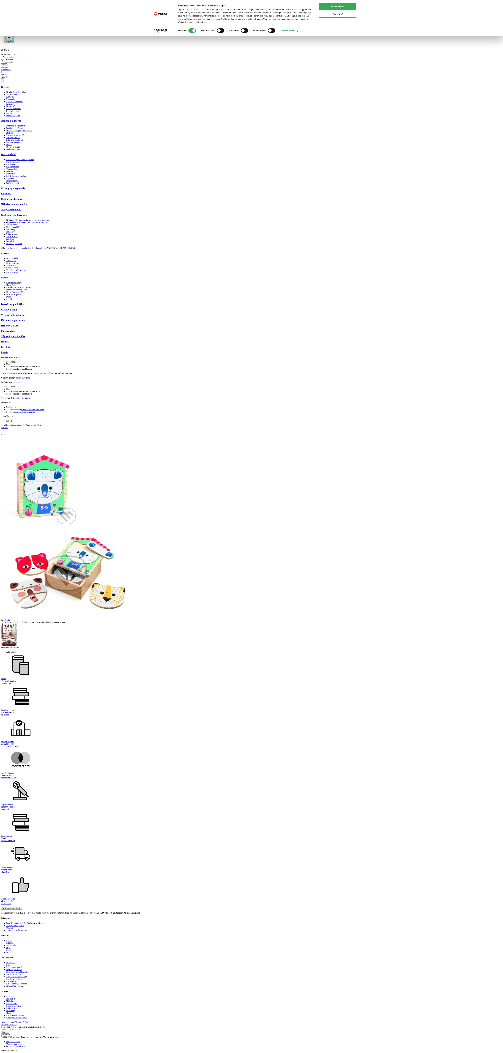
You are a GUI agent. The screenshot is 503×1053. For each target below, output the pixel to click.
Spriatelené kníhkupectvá (16, 930)
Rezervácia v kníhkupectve (17, 972)
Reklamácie (11, 981)
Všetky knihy (11, 225)
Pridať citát (5, 620)
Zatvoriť (4, 427)
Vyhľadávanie (7, 59)
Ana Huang (11, 265)
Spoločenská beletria (14, 101)
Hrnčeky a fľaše (9, 325)
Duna (8, 297)
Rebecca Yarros (12, 263)
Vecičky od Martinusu (13, 315)
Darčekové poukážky (12, 304)
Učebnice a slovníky (11, 199)
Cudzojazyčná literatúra (14, 215)
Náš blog (10, 1001)
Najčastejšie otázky (14, 969)
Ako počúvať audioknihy (16, 977)
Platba (8, 965)
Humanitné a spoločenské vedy (19, 130)
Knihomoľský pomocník (16, 984)
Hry (2, 72)
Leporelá (10, 178)
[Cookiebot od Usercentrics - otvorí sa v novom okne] (160, 31)
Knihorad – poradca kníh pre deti (20, 159)
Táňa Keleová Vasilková (16, 270)
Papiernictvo (8, 331)
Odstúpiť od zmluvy (14, 986)
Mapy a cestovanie (11, 209)
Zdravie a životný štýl (15, 140)
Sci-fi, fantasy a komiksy (16, 176)
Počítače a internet (13, 142)
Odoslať (5, 1032)
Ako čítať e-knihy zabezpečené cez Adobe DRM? (21, 425)
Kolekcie (10, 239)
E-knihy (4, 67)
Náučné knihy (12, 181)
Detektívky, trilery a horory (17, 92)
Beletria (5, 87)
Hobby (9, 145)
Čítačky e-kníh (9, 309)
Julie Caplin (11, 261)
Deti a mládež (8, 154)
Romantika (10, 99)
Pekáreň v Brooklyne (10, 647)
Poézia (9, 113)
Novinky (10, 232)
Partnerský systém (13, 1006)
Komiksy (10, 97)
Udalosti (9, 928)
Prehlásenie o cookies (15, 1015)
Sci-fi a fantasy (12, 94)
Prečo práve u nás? (14, 967)
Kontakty (10, 996)
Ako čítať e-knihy (13, 974)
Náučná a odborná (11, 120)
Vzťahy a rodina (13, 137)
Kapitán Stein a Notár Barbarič (19, 287)
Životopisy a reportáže (15, 135)
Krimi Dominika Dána (15, 292)
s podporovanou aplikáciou (32, 409)
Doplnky (5, 77)
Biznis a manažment (14, 128)
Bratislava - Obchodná (15, 923)
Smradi (9, 299)
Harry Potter (11, 285)
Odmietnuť (338, 14)
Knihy (4, 65)
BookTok (10, 241)
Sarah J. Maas (12, 268)
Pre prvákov (11, 164)
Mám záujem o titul (14, 243)
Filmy (3, 74)
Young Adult (11, 169)
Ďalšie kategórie (13, 116)
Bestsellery (10, 229)
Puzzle (4, 352)
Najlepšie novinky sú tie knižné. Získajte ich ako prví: (23, 1027)
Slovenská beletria (13, 108)
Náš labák (10, 1013)
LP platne (6, 347)
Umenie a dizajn (13, 147)
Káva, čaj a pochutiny (13, 320)
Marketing (10, 1010)
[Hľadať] (27, 62)
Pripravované (11, 234)
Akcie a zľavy (12, 236)
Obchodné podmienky (15, 1046)
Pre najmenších (12, 162)
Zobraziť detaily (287, 30)
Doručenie (10, 962)
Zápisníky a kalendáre (13, 336)
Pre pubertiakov (12, 167)
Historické (10, 106)
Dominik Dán (12, 258)
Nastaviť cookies (13, 1041)
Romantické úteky (13, 283)
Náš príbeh (10, 999)
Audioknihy (6, 70)
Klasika (9, 104)
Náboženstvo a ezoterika (14, 204)
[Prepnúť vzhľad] (2, 80)
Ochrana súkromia (13, 1044)
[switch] (220, 30)
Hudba (5, 341)
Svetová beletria (13, 111)
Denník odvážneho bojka (16, 290)
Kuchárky (6, 193)
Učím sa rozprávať (14, 294)
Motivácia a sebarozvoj (15, 126)
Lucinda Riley (12, 272)
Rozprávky (10, 174)
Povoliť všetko (337, 6)
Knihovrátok (11, 1003)
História (9, 133)
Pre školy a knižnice (14, 979)
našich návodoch (23, 378)
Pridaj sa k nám (12, 1008)
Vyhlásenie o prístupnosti (16, 1018)
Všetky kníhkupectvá (15, 925)
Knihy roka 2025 (13, 227)
